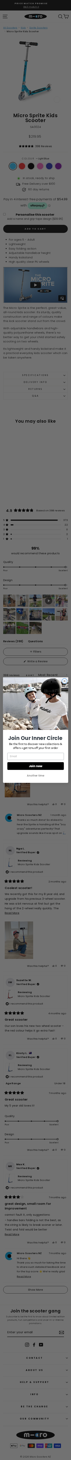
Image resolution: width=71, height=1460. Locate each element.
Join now (35, 766)
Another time (35, 775)
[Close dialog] (64, 680)
